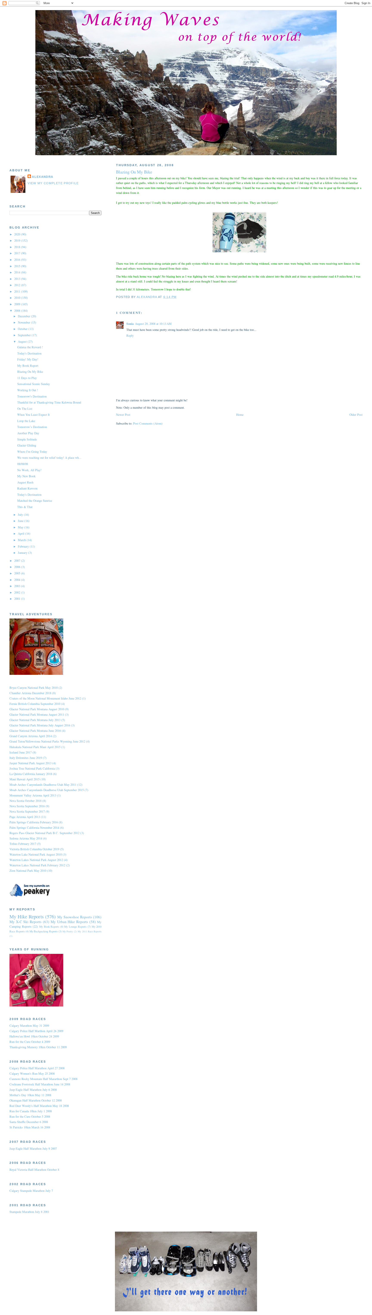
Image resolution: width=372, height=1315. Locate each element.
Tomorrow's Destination (32, 396)
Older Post (356, 415)
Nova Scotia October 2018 (25, 801)
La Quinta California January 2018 (30, 774)
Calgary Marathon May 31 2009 (29, 1025)
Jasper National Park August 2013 (30, 763)
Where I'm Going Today (32, 452)
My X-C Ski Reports (25, 921)
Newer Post (123, 415)
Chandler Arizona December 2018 (30, 693)
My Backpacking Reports (43, 931)
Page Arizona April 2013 (24, 817)
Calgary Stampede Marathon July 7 (31, 1191)
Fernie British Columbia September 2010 (34, 704)
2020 (17, 234)
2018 (17, 247)
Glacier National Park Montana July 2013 (34, 720)
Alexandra (42, 176)
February (24, 546)
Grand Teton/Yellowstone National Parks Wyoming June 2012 (47, 741)
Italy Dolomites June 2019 (25, 758)
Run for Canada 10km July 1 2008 (30, 1111)
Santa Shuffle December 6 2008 (28, 1122)
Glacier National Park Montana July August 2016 (39, 725)
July (21, 514)
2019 (17, 240)
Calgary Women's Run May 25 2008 (32, 1073)
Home (239, 415)
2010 (17, 298)
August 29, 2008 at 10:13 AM (153, 324)
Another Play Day (28, 433)
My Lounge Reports (75, 926)
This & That (25, 507)
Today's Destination (29, 353)
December (24, 316)
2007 (17, 561)
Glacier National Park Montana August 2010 (36, 709)
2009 (17, 304)
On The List (24, 409)
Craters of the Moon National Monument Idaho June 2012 (45, 698)
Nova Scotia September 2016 (27, 806)
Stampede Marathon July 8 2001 (29, 1212)
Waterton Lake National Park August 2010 (35, 854)
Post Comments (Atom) (148, 423)
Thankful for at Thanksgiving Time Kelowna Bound (49, 402)
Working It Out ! (27, 390)
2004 (17, 580)
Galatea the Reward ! (30, 347)
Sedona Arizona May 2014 (25, 838)
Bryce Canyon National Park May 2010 (33, 688)
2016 (17, 260)
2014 (17, 272)
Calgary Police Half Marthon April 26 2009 (36, 1031)
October (23, 329)
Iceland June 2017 (20, 752)
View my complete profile (53, 183)
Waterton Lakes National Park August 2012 (36, 860)
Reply (130, 335)
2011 (17, 291)
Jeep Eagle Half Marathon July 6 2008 (33, 1090)
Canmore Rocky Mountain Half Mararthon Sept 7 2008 (43, 1079)
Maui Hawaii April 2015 (24, 779)
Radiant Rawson (27, 488)
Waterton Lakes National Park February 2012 (37, 865)
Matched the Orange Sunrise (34, 501)
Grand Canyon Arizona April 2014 (30, 736)
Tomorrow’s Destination (32, 427)
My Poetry (67, 931)
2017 (17, 253)
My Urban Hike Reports (69, 921)
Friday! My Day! (27, 359)
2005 (17, 573)
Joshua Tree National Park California (32, 768)
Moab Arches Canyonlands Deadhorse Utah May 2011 (42, 785)
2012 (17, 285)
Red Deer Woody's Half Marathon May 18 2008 (39, 1106)
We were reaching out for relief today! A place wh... (49, 458)
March (22, 540)
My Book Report (27, 366)
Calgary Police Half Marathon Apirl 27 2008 (37, 1068)
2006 (17, 567)
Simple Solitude (27, 439)
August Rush (25, 482)
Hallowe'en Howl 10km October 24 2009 (34, 1036)
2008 (17, 310)
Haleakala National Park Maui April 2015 (34, 747)
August (23, 341)
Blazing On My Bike (30, 372)
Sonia (130, 323)
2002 (17, 592)
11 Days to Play (27, 378)
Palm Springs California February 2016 (33, 822)
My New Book (26, 476)
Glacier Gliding (26, 445)
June (21, 521)
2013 (17, 279)
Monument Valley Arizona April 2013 (32, 795)
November (24, 322)
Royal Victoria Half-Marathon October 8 (34, 1170)
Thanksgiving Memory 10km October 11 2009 (38, 1047)
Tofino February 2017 (22, 844)
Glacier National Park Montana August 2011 (36, 714)
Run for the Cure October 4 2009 (29, 1042)
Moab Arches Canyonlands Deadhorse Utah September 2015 (46, 790)
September (25, 335)
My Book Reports (49, 926)
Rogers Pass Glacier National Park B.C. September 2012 (44, 833)
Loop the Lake (26, 421)
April (21, 533)
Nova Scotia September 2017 (27, 811)
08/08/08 (22, 464)
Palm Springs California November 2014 (34, 828)
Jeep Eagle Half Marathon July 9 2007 (33, 1148)
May (21, 527)
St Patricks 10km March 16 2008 (29, 1127)
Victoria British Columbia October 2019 (34, 849)
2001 (17, 599)
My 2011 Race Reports (89, 931)
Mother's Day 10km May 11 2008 (30, 1095)
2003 (17, 586)
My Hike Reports (26, 916)
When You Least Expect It (33, 415)
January (23, 553)
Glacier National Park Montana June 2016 (35, 731)
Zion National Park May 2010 (27, 870)
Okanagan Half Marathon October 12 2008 (35, 1100)
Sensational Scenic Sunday (33, 384)
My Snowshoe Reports (74, 917)
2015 (17, 266)
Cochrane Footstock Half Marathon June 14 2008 (39, 1084)
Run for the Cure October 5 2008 (29, 1116)
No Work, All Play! (29, 470)
